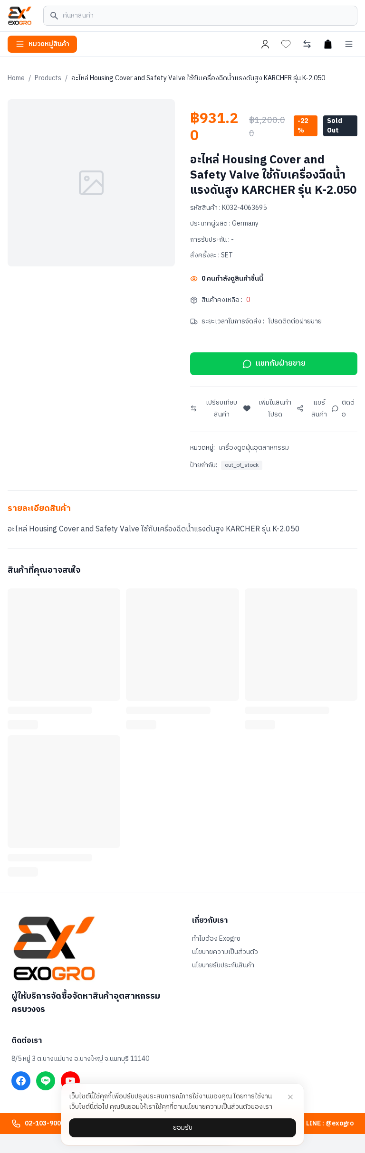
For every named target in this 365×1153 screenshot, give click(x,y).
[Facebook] (20, 1080)
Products (48, 78)
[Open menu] (348, 44)
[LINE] (45, 1080)
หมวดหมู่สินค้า (49, 43)
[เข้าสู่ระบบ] (265, 44)
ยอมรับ (182, 1127)
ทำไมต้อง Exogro (216, 939)
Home (16, 78)
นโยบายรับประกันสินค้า (223, 965)
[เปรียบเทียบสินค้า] (307, 44)
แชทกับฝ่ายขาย (281, 363)
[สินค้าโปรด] (286, 44)
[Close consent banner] (290, 1097)
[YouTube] (70, 1080)
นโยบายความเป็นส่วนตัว (225, 952)
